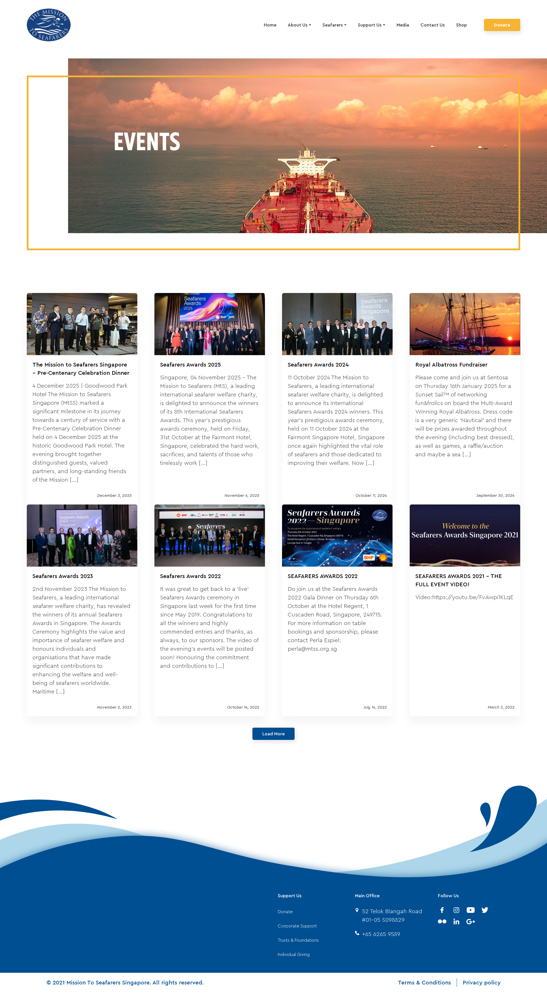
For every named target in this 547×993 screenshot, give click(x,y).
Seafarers (333, 25)
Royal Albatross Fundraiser (451, 365)
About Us (297, 25)
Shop (461, 25)
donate (285, 911)
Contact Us (433, 25)
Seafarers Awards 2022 (190, 576)
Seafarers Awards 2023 (62, 576)
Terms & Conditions (424, 983)
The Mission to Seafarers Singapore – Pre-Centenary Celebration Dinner (80, 369)
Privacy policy (482, 983)
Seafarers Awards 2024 (318, 365)
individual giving (294, 954)
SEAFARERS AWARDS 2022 (323, 576)
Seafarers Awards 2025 (190, 365)
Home (270, 25)
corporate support (297, 926)
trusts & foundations (298, 940)
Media (403, 25)
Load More (273, 734)
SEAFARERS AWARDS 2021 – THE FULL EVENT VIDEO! (458, 580)
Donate (502, 25)
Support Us (369, 25)
